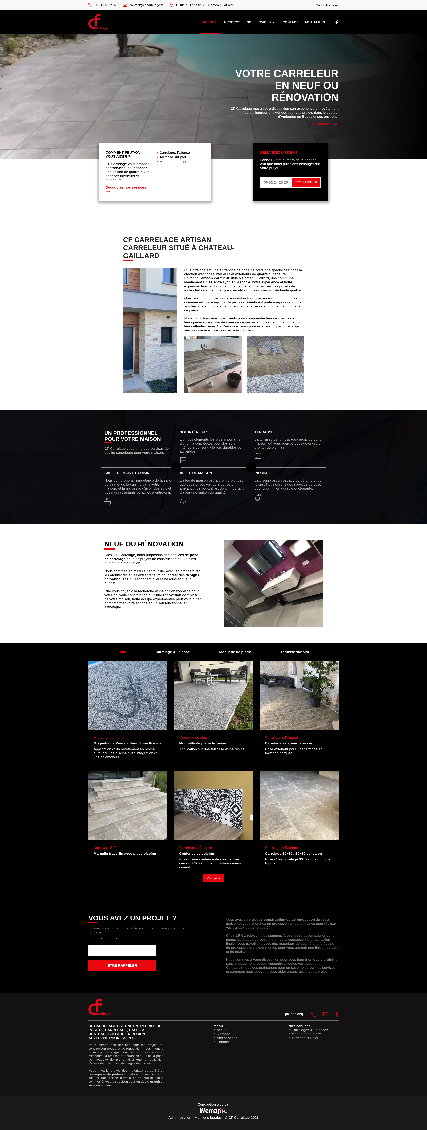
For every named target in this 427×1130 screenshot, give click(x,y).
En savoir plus (324, 124)
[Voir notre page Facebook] (337, 22)
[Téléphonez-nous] (310, 1014)
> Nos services (225, 1038)
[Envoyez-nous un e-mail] (322, 1014)
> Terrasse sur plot (303, 1038)
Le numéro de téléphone (107, 940)
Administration (179, 1117)
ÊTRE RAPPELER (305, 182)
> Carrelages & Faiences (308, 1030)
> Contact (221, 1042)
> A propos (222, 1034)
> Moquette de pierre (305, 1034)
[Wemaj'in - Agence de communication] (213, 1111)
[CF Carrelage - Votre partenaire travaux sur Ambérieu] (98, 28)
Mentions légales (208, 1117)
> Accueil (221, 1030)
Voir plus (214, 878)
